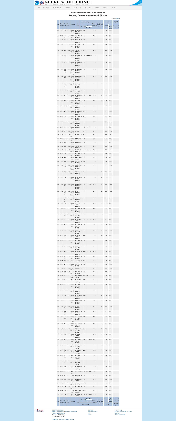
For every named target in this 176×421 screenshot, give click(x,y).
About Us (117, 413)
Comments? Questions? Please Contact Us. (63, 419)
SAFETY (67, 8)
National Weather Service (58, 413)
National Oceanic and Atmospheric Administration (64, 411)
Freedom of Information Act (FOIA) (123, 411)
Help (89, 413)
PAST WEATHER (57, 8)
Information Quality (92, 411)
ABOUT (113, 8)
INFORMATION (77, 8)
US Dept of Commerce (57, 410)
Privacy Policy (118, 410)
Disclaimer (90, 410)
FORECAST (46, 8)
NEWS (97, 8)
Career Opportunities (120, 414)
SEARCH (105, 8)
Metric (117, 18)
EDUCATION (88, 8)
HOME (38, 8)
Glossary (90, 414)
